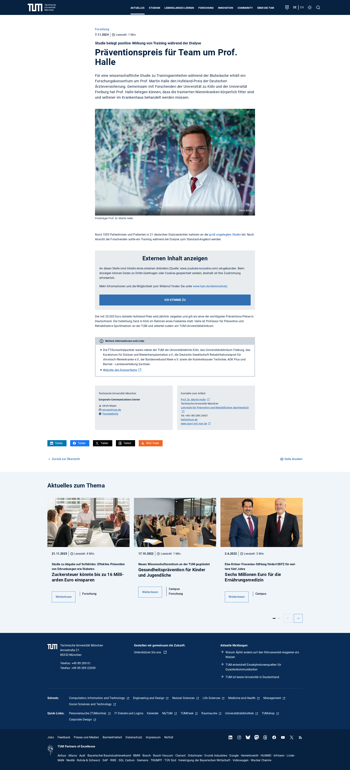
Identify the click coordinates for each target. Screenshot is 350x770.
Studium (154, 7)
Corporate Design (81, 719)
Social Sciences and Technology (90, 704)
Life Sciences (212, 698)
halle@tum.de (189, 419)
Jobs (50, 737)
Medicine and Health (242, 698)
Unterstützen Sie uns (148, 652)
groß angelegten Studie (225, 234)
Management (272, 698)
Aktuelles (138, 7)
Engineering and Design (149, 698)
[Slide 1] (274, 618)
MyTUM (167, 713)
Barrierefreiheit (112, 737)
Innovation (225, 7)
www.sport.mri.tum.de (194, 423)
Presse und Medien (86, 737)
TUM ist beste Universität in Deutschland (252, 677)
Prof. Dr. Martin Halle (193, 399)
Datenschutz (134, 737)
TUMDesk (187, 713)
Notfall (168, 737)
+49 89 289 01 (81, 663)
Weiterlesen (64, 597)
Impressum (153, 737)
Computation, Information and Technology (97, 698)
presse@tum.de (111, 409)
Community (245, 7)
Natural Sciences (183, 698)
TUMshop (268, 713)
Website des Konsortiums (120, 370)
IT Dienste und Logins (128, 713)
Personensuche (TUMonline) (88, 713)
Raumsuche (209, 713)
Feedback (64, 737)
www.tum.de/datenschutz (210, 286)
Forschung (206, 7)
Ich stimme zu (175, 300)
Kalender (153, 713)
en (302, 7)
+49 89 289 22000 (83, 668)
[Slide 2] (279, 618)
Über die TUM (265, 7)
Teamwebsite (110, 413)
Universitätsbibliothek (239, 713)
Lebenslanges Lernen (179, 7)
